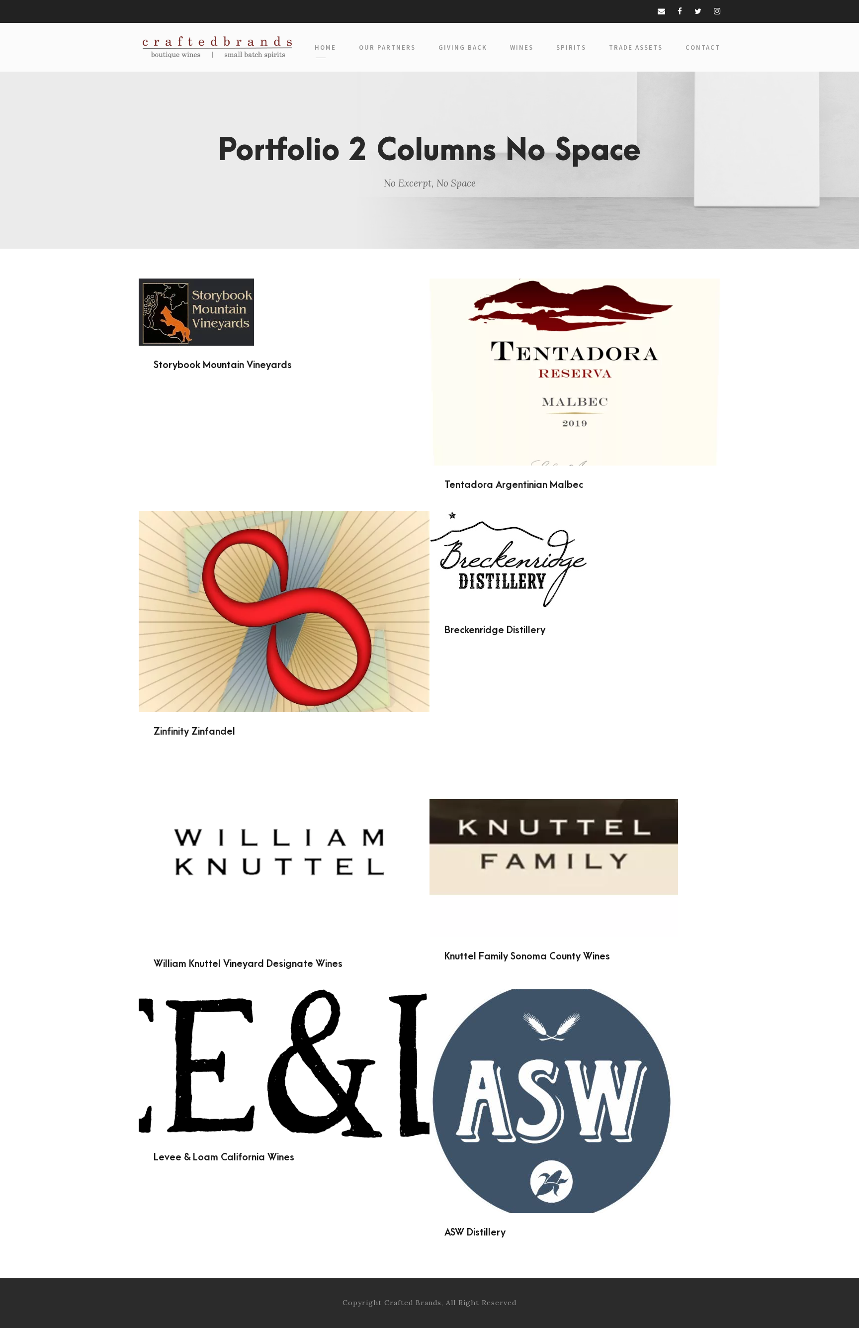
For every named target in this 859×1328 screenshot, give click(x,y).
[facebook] (680, 11)
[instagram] (717, 11)
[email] (661, 11)
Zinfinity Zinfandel (284, 597)
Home (325, 47)
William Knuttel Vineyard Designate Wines (284, 837)
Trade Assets (636, 47)
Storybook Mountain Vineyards (284, 298)
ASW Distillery (575, 1087)
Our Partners (387, 47)
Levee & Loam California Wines (284, 1050)
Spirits (571, 47)
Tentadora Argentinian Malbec (575, 358)
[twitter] (697, 11)
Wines (521, 47)
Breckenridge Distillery (575, 547)
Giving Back (462, 47)
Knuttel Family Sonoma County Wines (575, 833)
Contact (703, 47)
